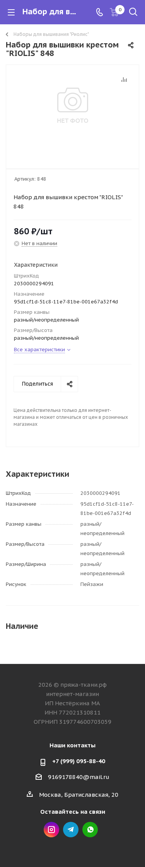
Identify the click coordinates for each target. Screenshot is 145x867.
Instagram (51, 829)
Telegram (70, 829)
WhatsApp (90, 829)
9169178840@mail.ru (78, 777)
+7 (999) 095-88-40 (78, 761)
